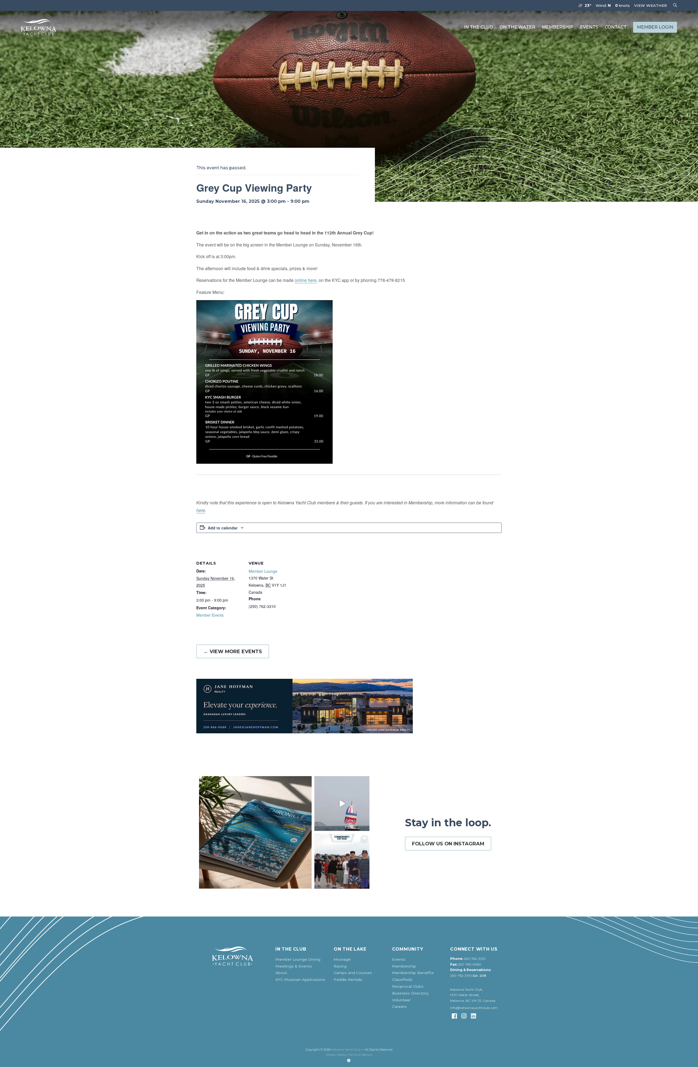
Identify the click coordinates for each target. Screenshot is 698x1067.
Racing (340, 966)
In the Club (478, 27)
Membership (557, 27)
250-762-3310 (475, 959)
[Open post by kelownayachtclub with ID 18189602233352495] (255, 832)
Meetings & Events (293, 966)
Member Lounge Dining (297, 959)
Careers (399, 1006)
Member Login (655, 27)
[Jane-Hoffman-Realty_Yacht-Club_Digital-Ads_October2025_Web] (349, 706)
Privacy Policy (336, 1055)
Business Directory (410, 993)
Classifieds (402, 979)
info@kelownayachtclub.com (474, 1008)
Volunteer (401, 1000)
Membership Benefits (413, 972)
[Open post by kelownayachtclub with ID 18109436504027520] (341, 861)
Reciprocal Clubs (407, 986)
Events (589, 27)
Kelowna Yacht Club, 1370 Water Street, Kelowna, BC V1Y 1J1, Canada (472, 995)
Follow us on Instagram (448, 843)
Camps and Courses (353, 972)
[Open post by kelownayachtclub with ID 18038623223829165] (341, 803)
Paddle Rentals (348, 979)
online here (306, 280)
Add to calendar (222, 528)
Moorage (342, 959)
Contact (616, 27)
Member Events (210, 615)
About (281, 972)
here (200, 510)
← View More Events (232, 651)
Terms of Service (360, 1055)
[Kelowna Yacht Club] (38, 27)
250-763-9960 (469, 964)
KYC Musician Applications (300, 979)
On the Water (517, 27)
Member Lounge (263, 571)
